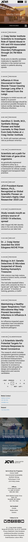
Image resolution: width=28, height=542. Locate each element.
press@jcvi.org (4, 402)
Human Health (14, 473)
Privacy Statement (8, 531)
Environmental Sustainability (14, 475)
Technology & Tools (14, 479)
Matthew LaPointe (5, 398)
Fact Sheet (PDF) (5, 409)
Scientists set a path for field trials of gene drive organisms (13, 156)
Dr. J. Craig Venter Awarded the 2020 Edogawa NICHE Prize (12, 245)
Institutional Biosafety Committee (14, 533)
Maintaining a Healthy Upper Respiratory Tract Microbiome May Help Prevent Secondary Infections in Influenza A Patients (13, 311)
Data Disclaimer (20, 531)
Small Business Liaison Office (14, 537)
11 (8, 386)
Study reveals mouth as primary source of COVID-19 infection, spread (13, 217)
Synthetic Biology (14, 477)
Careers (14, 512)
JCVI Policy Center (14, 481)
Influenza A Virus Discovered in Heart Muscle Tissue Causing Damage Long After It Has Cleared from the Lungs (13, 87)
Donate (20, 1)
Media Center (14, 510)
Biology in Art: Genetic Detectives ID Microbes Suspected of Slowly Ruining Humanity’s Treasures (13, 266)
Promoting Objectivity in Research (14, 535)
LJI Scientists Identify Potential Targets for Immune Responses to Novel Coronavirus (12, 344)
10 (24, 383)
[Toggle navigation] (26, 2)
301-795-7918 (4, 400)
